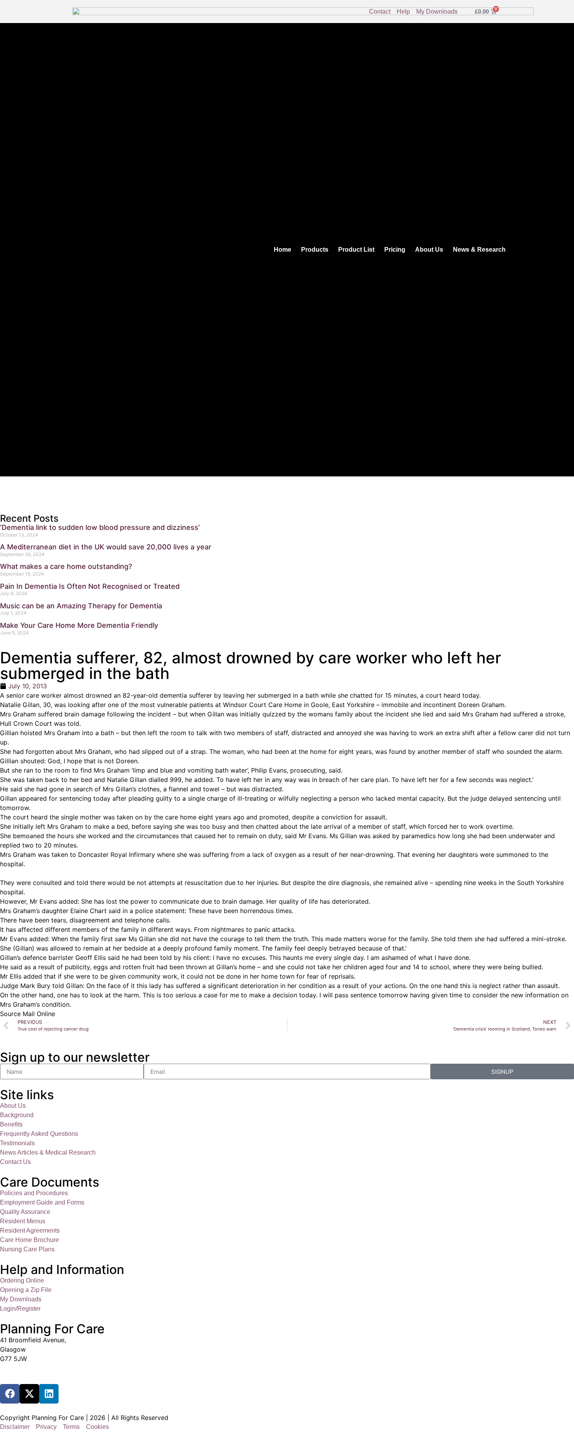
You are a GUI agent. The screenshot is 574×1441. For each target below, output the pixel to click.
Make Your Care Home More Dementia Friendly (79, 625)
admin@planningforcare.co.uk (44, 1374)
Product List (356, 249)
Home (282, 249)
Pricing (394, 249)
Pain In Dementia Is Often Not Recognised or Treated (90, 586)
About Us (429, 249)
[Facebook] (10, 1394)
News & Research (479, 249)
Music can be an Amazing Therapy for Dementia (81, 606)
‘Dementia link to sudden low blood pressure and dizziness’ (100, 527)
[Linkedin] (49, 1394)
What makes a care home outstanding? (66, 566)
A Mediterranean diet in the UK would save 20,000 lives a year (105, 547)
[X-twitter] (29, 1394)
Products (314, 249)
